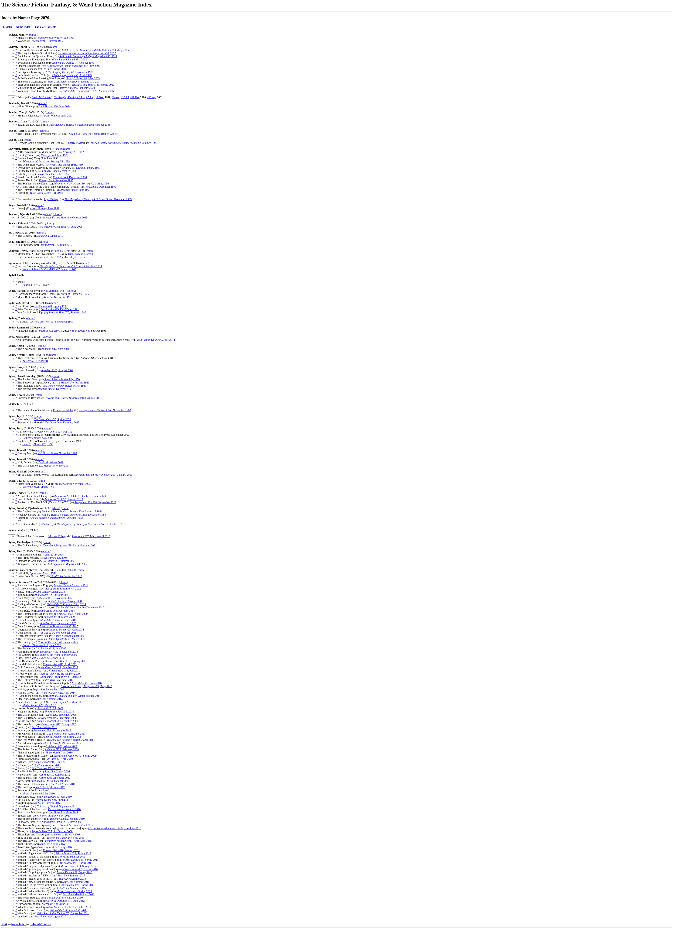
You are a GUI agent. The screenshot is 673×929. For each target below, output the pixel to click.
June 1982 (56, 517)
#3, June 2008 (62, 226)
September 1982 (41, 257)
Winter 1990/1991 (35, 361)
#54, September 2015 (57, 806)
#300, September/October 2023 (80, 496)
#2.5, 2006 (55, 557)
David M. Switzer (41, 97)
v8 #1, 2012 (68, 910)
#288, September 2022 (95, 502)
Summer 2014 (49, 698)
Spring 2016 (57, 771)
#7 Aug (90, 97)
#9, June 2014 (155, 339)
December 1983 (59, 170)
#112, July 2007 (52, 648)
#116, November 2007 (54, 598)
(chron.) (33, 34)
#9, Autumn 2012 (60, 743)
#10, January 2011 (61, 850)
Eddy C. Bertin (61, 250)
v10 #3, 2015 (58, 626)
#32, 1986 (78, 133)
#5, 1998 (46, 161)
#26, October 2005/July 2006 (98, 50)
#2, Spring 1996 (81, 183)
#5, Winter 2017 (57, 465)
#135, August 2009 (57, 370)
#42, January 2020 (76, 87)
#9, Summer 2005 (61, 560)
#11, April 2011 (60, 664)
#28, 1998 (37, 444)
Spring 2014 (52, 843)
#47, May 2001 (55, 348)
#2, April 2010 (59, 758)
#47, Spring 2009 (75, 755)
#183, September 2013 (57, 651)
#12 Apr (151, 97)
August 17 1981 (72, 511)
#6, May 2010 (38, 793)
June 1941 (44, 208)
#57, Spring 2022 (52, 419)
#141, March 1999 (38, 486)
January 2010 (67, 818)
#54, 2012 (87, 53)
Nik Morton (50, 290)
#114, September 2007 (58, 623)
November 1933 (73, 483)
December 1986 (70, 177)
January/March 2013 (47, 591)
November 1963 (57, 453)
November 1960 (105, 410)
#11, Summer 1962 (47, 40)
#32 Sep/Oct (50, 330)
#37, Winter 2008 (61, 746)
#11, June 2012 (41, 645)
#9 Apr (115, 97)
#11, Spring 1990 (50, 306)
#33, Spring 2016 (54, 847)
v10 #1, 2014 (66, 604)
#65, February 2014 (55, 610)
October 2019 (61, 217)
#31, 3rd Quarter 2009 (59, 673)
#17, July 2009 (71, 65)
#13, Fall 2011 (64, 670)
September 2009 (69, 635)
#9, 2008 (53, 554)
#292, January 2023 (63, 499)
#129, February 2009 (62, 749)
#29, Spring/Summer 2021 (70, 545)
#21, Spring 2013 (53, 799)
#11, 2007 (74, 81)
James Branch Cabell (105, 133)
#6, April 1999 (72, 75)
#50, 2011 (88, 56)
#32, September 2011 (63, 913)
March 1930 (66, 385)
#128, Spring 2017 (94, 84)
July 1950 (62, 379)
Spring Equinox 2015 (114, 828)
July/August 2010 (50, 916)
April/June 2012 (46, 768)
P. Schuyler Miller (63, 410)
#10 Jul (125, 97)
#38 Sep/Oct (93, 330)
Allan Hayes (53, 263)
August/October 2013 (72, 739)
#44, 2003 (37, 437)
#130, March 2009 (59, 616)
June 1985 (54, 155)
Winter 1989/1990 (46, 192)
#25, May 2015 (39, 705)
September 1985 (56, 180)
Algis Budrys (51, 199)
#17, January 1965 (49, 269)
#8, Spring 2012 (61, 736)
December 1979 (100, 186)
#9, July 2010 (57, 796)
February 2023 (62, 422)
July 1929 (73, 382)
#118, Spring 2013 (66, 661)
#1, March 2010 (63, 638)
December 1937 (55, 388)
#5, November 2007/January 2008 (102, 474)
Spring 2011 (54, 68)
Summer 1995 (124, 142)
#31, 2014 (66, 59)
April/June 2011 (66, 733)
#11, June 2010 (87, 683)
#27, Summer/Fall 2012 (70, 825)
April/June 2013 (56, 903)
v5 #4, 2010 (51, 815)
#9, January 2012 (58, 642)
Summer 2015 (71, 856)
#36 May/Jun (77, 330)
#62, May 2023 (83, 78)
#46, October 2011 (57, 632)
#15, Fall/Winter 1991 (60, 309)
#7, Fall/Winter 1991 (53, 321)
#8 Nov (100, 97)
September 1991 (90, 524)
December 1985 (52, 174)
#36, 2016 (59, 711)
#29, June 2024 (54, 106)
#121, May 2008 (65, 834)
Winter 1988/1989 (66, 164)
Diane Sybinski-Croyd (80, 253)
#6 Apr (69, 97)
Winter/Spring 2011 (58, 115)
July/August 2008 (66, 601)
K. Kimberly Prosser (72, 142)
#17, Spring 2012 (58, 724)
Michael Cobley (57, 536)
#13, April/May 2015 (67, 840)
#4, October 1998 (72, 62)
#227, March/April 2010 (91, 536)
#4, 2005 (70, 564)
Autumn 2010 (64, 809)
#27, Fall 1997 (56, 431)
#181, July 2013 (51, 761)
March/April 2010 (57, 752)
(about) (59, 148)
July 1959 (70, 266)
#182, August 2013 (52, 730)
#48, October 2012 (59, 667)
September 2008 (61, 714)
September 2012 (58, 679)
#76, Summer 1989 (67, 312)
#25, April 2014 (66, 629)
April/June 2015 (65, 702)
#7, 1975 (58, 297)
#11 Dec (135, 97)
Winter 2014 (44, 727)
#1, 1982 (73, 151)
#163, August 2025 (73, 397)
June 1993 (75, 189)
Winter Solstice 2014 (74, 695)
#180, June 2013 (51, 594)
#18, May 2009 (58, 821)
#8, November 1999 (70, 72)
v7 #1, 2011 (57, 620)
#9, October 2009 (71, 613)
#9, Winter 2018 (50, 462)
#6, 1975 (74, 293)
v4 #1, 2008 (65, 837)
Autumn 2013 (47, 765)
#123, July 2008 (49, 708)
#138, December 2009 (57, 720)
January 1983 (88, 167)
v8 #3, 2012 (62, 588)
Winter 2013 (49, 235)
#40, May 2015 (86, 686)
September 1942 (66, 576)
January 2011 (71, 585)
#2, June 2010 (62, 897)
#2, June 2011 (63, 784)
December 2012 (54, 774)
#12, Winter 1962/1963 (56, 37)
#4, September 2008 (59, 717)
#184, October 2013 (49, 780)
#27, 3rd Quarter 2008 (52, 831)
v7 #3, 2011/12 (60, 676)
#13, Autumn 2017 (55, 244)
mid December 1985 (74, 514)
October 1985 (79, 124)
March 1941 (43, 573)
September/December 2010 (70, 907)
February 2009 (57, 654)
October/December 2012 (80, 607)
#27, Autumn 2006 (88, 91)
